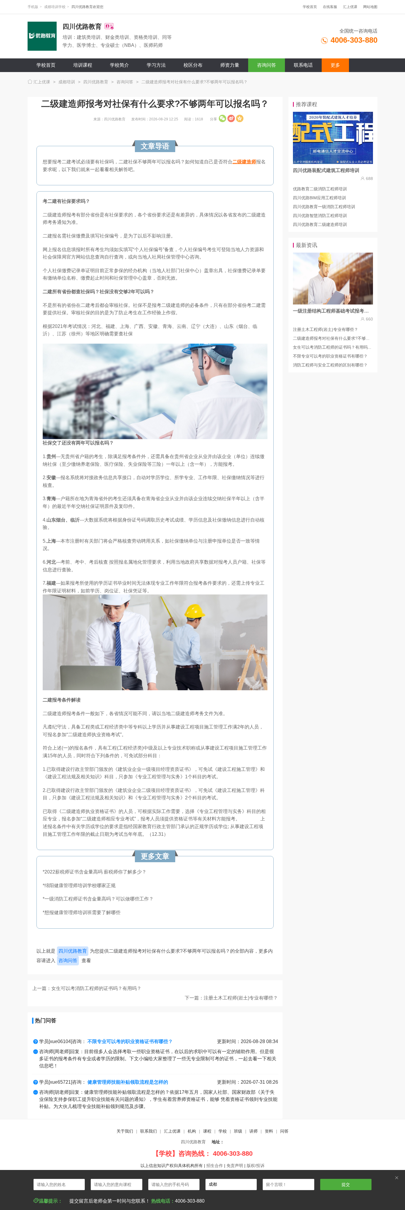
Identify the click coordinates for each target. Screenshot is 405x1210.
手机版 (33, 7)
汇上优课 (350, 7)
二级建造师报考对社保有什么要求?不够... (331, 338)
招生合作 (214, 1165)
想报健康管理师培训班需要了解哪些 (82, 912)
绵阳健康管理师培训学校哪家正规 (80, 885)
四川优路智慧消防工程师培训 (320, 215)
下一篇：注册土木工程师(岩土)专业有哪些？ (231, 997)
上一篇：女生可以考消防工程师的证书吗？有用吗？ (86, 988)
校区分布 (193, 65)
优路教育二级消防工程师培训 (320, 188)
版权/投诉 (255, 1165)
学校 (223, 1131)
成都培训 (66, 81)
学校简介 (119, 65)
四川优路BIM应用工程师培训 (319, 197)
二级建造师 (244, 161)
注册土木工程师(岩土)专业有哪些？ (325, 329)
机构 (192, 1131)
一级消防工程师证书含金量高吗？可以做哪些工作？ (99, 898)
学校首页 (310, 7)
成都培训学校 (55, 7)
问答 (284, 1131)
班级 (238, 1131)
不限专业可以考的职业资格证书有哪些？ (330, 356)
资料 (269, 1131)
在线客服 (330, 7)
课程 (207, 1131)
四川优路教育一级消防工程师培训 (324, 206)
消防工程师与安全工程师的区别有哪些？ (330, 365)
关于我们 (125, 1131)
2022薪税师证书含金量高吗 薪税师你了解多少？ (95, 871)
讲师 (253, 1131)
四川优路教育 (95, 81)
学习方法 (156, 65)
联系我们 (148, 1131)
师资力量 (229, 65)
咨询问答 (266, 65)
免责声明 (235, 1165)
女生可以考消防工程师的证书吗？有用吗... (332, 347)
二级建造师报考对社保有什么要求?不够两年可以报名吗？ (194, 81)
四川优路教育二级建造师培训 (320, 224)
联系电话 (303, 65)
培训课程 (82, 65)
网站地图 (370, 7)
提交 (346, 1184)
